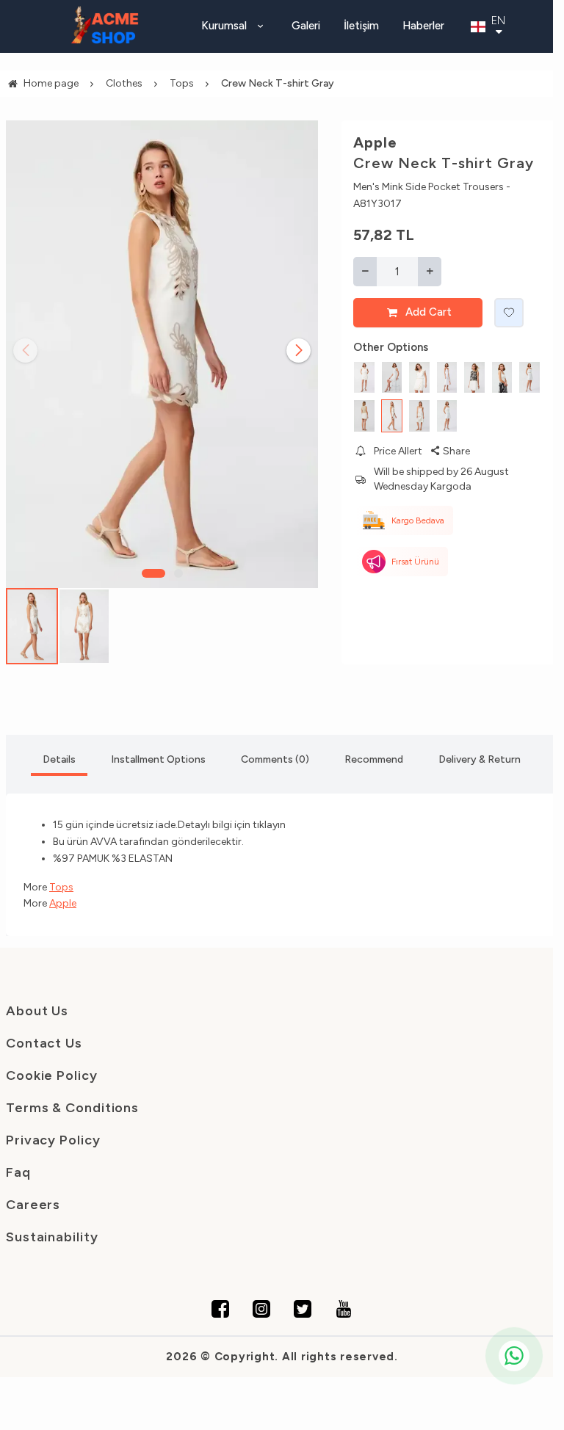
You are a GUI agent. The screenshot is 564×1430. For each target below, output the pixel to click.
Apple (375, 142)
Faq (18, 1172)
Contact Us (44, 1043)
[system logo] (105, 26)
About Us (37, 1011)
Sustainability (52, 1237)
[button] (153, 573)
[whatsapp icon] (514, 1355)
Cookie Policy (52, 1075)
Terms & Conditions (72, 1108)
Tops (61, 887)
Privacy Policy (53, 1140)
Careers (33, 1205)
